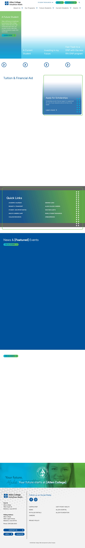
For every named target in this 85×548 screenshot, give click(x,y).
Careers (32, 515)
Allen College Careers (52, 206)
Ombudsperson (50, 217)
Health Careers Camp (16, 213)
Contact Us (13, 530)
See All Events (10, 356)
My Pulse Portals (35, 512)
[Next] (44, 343)
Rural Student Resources (53, 213)
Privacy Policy (34, 520)
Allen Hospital (61, 509)
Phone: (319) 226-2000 (10, 523)
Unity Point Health (63, 507)
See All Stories (10, 244)
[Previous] (40, 343)
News (31, 509)
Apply (7, 534)
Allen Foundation (62, 512)
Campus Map (33, 507)
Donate (19, 534)
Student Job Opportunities (17, 210)
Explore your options (14, 150)
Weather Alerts (50, 210)
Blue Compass (52, 542)
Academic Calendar (15, 203)
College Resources (15, 217)
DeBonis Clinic (49, 203)
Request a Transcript (16, 206)
